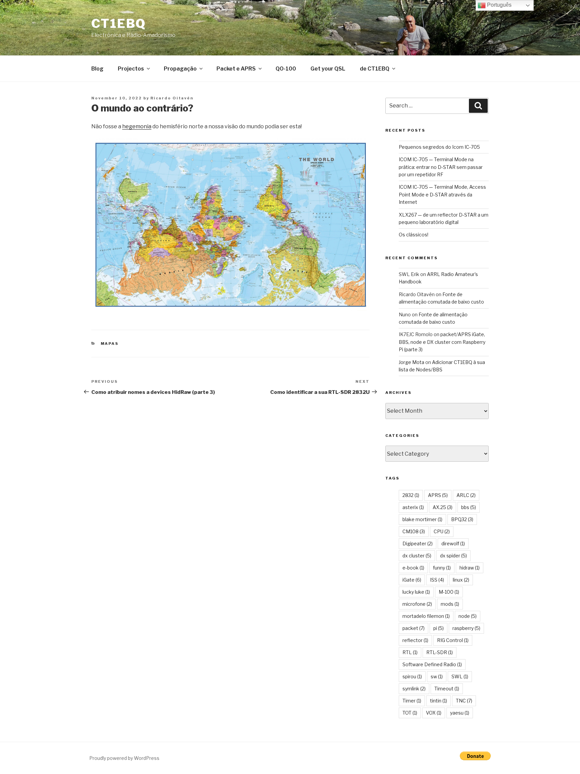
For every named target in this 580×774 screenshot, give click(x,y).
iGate (411, 580)
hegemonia (136, 126)
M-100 (449, 592)
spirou (412, 676)
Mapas (110, 343)
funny (442, 568)
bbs (468, 507)
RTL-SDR (439, 652)
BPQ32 (462, 519)
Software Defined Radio (432, 664)
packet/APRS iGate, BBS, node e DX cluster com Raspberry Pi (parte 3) (442, 341)
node (467, 616)
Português (499, 5)
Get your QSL (327, 68)
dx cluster (416, 555)
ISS (437, 580)
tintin (438, 700)
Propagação (180, 68)
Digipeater (417, 543)
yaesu (459, 713)
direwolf (453, 543)
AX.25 (442, 507)
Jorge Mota (411, 362)
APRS (438, 495)
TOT (409, 713)
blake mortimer (422, 519)
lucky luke (416, 592)
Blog (97, 68)
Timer (411, 700)
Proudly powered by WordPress (124, 758)
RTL (410, 652)
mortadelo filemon (426, 616)
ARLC (466, 495)
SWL (459, 676)
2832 (410, 495)
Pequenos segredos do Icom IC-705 (439, 147)
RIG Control (453, 640)
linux (461, 580)
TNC (464, 700)
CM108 (413, 531)
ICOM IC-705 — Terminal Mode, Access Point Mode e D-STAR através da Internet (442, 194)
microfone (417, 604)
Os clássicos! (413, 234)
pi (438, 628)
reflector (415, 640)
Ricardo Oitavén (171, 98)
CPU (442, 531)
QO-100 (286, 68)
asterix (413, 507)
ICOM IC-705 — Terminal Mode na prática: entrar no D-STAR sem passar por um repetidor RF (441, 166)
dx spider (453, 555)
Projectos (131, 68)
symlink (414, 688)
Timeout (446, 688)
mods (450, 604)
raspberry (466, 628)
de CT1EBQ (374, 68)
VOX (433, 713)
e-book (413, 568)
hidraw (470, 568)
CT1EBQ (118, 23)
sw (437, 676)
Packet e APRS (236, 68)
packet (413, 628)
